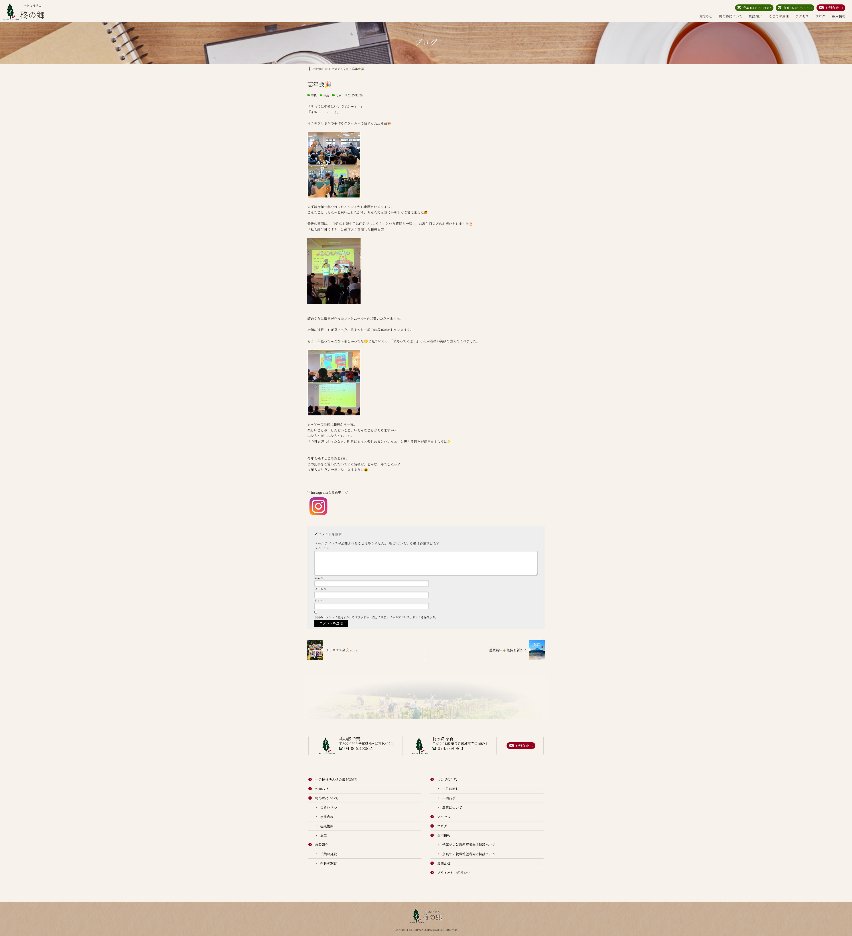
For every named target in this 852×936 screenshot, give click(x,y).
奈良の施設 (328, 863)
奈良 (314, 95)
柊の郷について (730, 16)
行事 (338, 95)
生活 (326, 95)
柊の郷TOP (320, 69)
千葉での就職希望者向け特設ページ (468, 844)
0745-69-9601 (451, 748)
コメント (321, 548)
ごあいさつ (328, 807)
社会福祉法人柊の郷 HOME (336, 779)
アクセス (802, 16)
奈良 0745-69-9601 (797, 7)
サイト (318, 600)
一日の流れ (450, 788)
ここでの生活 (779, 16)
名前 (319, 578)
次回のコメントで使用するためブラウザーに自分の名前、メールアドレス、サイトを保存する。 (376, 617)
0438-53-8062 (358, 748)
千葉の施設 (328, 854)
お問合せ (832, 7)
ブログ (820, 16)
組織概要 (326, 826)
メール (320, 589)
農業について (452, 807)
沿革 (323, 835)
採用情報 (838, 16)
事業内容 (326, 816)
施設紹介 (755, 16)
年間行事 (449, 798)
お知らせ (705, 16)
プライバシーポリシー (453, 872)
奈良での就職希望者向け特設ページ (468, 854)
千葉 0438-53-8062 (757, 7)
